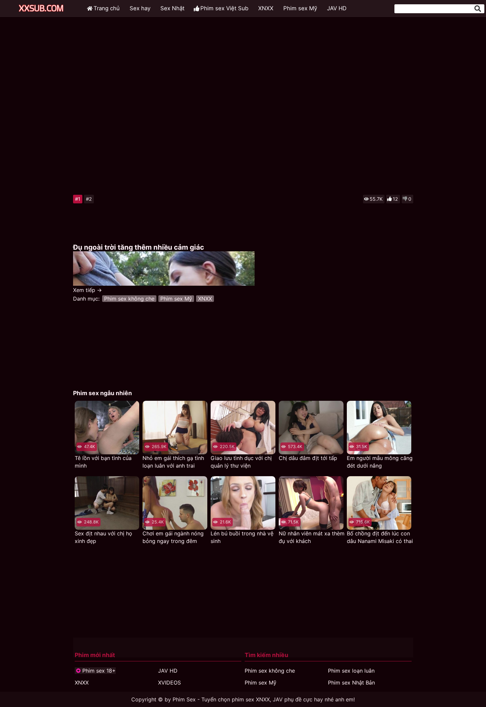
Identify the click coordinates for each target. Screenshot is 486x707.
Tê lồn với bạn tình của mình (103, 462)
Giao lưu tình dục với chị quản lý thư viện (241, 462)
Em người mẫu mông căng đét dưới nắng (380, 462)
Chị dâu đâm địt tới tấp (308, 458)
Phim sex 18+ (99, 670)
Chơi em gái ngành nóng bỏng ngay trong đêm (173, 537)
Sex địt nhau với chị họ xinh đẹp (103, 537)
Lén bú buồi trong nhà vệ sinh (242, 537)
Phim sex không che (129, 298)
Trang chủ (107, 8)
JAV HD (336, 8)
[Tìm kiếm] (477, 8)
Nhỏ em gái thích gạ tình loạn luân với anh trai (173, 462)
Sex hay (140, 8)
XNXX (265, 8)
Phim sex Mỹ (300, 8)
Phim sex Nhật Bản (351, 682)
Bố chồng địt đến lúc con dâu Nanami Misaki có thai (380, 537)
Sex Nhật (172, 8)
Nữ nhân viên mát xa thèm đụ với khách (311, 537)
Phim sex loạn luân (351, 670)
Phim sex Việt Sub (224, 8)
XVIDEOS (169, 682)
